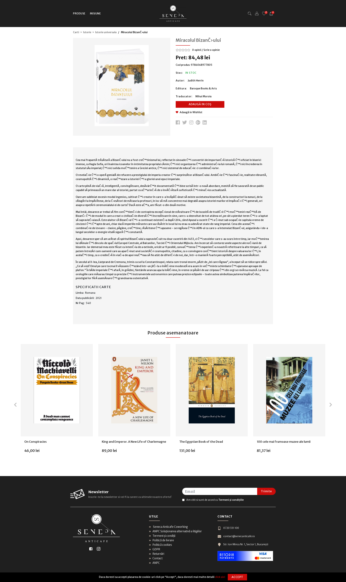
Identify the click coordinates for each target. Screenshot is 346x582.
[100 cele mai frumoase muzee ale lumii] (289, 390)
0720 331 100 (231, 528)
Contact (157, 558)
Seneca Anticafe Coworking (170, 526)
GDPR (156, 549)
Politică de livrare (163, 540)
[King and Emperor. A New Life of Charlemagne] (134, 390)
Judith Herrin (196, 80)
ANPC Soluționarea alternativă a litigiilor (177, 531)
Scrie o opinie (211, 50)
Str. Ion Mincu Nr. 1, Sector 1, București (245, 544)
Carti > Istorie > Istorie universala (95, 32)
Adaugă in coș (200, 104)
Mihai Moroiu (203, 96)
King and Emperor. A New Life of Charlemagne (134, 441)
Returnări (158, 554)
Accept (237, 577)
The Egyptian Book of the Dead (201, 441)
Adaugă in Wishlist (191, 112)
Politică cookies (162, 545)
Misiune (95, 13)
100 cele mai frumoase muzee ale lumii (283, 441)
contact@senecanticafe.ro (239, 536)
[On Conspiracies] (57, 390)
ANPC (156, 563)
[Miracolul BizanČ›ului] (122, 85)
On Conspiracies (35, 441)
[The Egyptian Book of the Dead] (212, 390)
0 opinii (196, 50)
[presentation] (15, 404)
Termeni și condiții (163, 535)
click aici (220, 577)
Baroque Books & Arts (203, 88)
